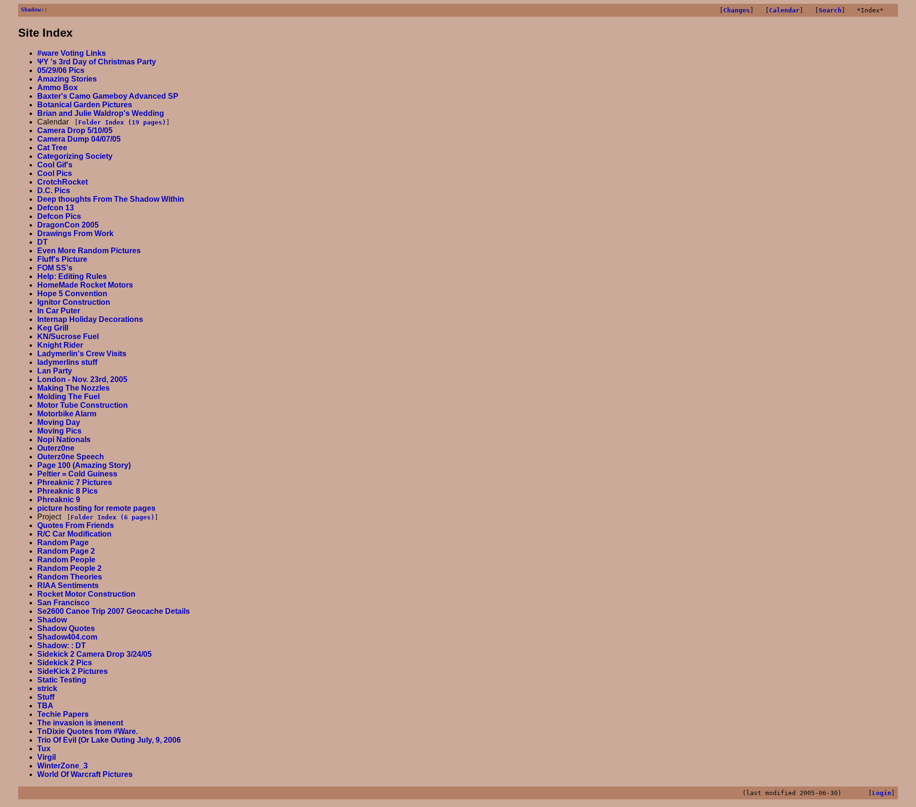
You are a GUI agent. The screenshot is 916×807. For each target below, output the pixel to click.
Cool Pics (54, 173)
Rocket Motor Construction (86, 594)
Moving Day (58, 422)
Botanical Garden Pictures (84, 105)
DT (42, 242)
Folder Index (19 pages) (122, 122)
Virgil (46, 757)
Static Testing (61, 680)
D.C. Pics (53, 190)
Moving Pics (59, 431)
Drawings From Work (75, 233)
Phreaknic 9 (58, 500)
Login (881, 793)
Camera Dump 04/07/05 (79, 139)
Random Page (63, 542)
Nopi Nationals (64, 439)
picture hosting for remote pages (96, 508)
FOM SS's (55, 268)
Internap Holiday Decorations (90, 319)
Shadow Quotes (66, 628)
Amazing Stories (67, 79)
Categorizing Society (75, 156)
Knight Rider (60, 345)
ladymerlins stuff (67, 362)
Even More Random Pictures (89, 251)
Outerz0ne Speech (70, 457)
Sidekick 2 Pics (64, 663)
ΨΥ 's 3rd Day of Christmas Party (96, 62)
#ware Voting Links (71, 53)
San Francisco (63, 603)
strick (47, 688)
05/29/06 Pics (60, 70)
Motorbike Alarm (66, 414)
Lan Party (54, 371)
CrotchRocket (62, 182)
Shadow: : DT (61, 645)
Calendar (784, 10)
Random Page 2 (66, 551)
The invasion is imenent (80, 723)
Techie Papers (63, 714)
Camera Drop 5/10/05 (75, 130)
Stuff (45, 697)
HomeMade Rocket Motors (85, 285)
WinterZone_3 (62, 766)
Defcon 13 (55, 208)
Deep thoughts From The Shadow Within (110, 199)
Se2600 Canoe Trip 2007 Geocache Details (113, 611)
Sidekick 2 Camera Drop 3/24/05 (94, 654)
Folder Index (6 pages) (113, 517)
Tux (44, 749)
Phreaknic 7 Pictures (74, 482)
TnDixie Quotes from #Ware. (87, 731)
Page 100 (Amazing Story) (84, 465)
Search (830, 10)
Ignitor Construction (73, 302)
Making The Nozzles (73, 388)
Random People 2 (69, 568)
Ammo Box (57, 87)
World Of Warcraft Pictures (85, 774)
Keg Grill (52, 328)
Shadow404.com (67, 637)
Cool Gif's (55, 165)
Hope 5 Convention (72, 294)
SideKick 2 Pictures (72, 671)
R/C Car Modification (74, 534)
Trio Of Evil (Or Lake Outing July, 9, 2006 (109, 740)
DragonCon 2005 (68, 225)
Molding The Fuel (68, 397)
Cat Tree (52, 148)
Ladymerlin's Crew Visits (81, 354)
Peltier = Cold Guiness (77, 474)
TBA (45, 706)
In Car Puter (58, 311)
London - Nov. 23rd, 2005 (82, 379)
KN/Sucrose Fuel (68, 336)
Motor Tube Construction (82, 405)
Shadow (31, 10)
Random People (66, 560)
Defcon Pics (59, 216)
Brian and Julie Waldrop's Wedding (100, 113)
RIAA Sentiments (68, 585)
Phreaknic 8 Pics (67, 491)
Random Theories (69, 577)
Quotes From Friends (75, 525)
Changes (736, 10)
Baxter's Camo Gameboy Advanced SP (107, 96)
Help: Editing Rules (72, 276)
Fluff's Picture (62, 259)
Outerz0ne (55, 448)
